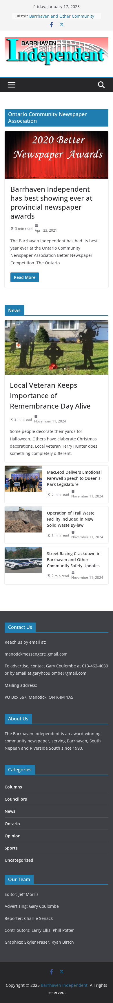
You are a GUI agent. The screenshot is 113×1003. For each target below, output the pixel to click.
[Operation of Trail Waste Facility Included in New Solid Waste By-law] (23, 525)
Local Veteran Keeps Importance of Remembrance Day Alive (50, 395)
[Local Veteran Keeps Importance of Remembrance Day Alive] (56, 347)
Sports (11, 848)
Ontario (12, 823)
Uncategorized (19, 860)
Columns (13, 787)
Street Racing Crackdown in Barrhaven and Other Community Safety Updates (74, 559)
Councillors (16, 799)
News (10, 811)
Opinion (13, 836)
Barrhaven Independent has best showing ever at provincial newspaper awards (51, 202)
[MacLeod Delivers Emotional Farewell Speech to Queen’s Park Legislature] (23, 484)
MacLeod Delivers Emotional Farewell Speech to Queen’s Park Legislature (74, 478)
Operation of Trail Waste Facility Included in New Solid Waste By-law (70, 519)
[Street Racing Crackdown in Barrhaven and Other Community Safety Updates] (23, 565)
